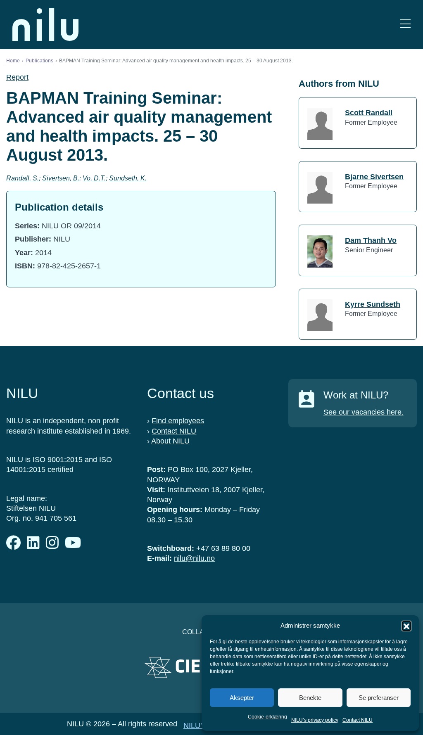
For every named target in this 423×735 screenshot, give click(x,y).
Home (13, 61)
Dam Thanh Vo (371, 240)
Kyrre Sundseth (372, 304)
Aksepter (242, 697)
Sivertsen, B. (60, 178)
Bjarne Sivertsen (374, 177)
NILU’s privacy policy (314, 720)
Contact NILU (357, 720)
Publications (39, 61)
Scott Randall (368, 113)
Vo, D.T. (94, 178)
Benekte (310, 697)
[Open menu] (405, 24)
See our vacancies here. (363, 412)
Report (17, 77)
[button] (406, 625)
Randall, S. (22, 178)
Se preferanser (379, 697)
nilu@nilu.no (194, 558)
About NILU (170, 441)
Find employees (178, 421)
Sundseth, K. (128, 178)
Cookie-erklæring (267, 717)
